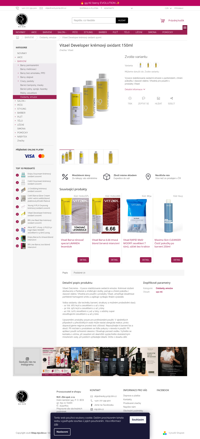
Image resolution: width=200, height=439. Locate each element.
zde (56, 424)
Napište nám (129, 407)
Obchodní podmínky (133, 411)
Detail (83, 259)
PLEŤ (20, 117)
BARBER (21, 113)
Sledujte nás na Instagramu (27, 363)
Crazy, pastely (27, 81)
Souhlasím (138, 419)
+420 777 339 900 (102, 400)
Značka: (66, 50)
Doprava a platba (89, 8)
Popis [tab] (65, 273)
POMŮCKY (22, 132)
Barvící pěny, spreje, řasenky (34, 89)
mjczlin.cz (99, 409)
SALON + (21, 101)
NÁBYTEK (22, 136)
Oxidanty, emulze (28, 97)
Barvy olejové (26, 77)
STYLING (21, 109)
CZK (167, 8)
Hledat (122, 20)
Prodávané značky (132, 403)
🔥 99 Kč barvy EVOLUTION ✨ (100, 2)
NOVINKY (22, 53)
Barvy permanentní (29, 65)
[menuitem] (20, 32)
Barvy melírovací (28, 69)
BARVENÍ (21, 61)
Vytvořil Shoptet (176, 433)
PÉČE (20, 105)
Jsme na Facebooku (104, 405)
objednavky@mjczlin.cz (105, 396)
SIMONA (21, 128)
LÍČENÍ (20, 125)
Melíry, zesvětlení (28, 93)
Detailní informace (133, 89)
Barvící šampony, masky (32, 85)
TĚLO (20, 121)
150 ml (159, 292)
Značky (20, 140)
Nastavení (62, 431)
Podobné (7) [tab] (79, 273)
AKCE (20, 57)
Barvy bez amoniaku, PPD (32, 73)
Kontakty (109, 8)
